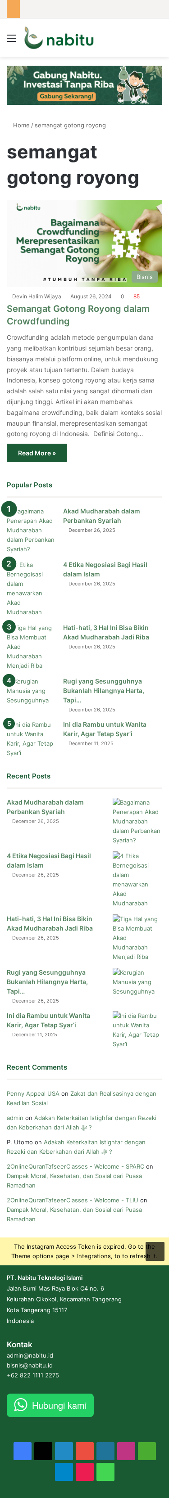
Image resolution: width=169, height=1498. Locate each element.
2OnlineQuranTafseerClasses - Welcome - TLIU (72, 1200)
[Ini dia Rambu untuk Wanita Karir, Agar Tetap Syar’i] (31, 739)
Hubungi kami (59, 1405)
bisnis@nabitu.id (30, 1365)
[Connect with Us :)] (155, 1250)
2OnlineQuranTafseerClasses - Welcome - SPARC (75, 1166)
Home (20, 125)
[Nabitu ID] (59, 37)
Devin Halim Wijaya (36, 296)
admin (15, 1117)
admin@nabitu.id (30, 1355)
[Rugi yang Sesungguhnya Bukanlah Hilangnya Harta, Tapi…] (31, 694)
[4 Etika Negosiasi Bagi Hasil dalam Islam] (31, 588)
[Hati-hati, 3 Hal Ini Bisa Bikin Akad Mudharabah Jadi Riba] (31, 646)
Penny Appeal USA (33, 1093)
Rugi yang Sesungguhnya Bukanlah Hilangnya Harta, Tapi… (103, 690)
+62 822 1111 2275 (33, 1375)
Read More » (37, 453)
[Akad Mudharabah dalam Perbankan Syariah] (31, 530)
